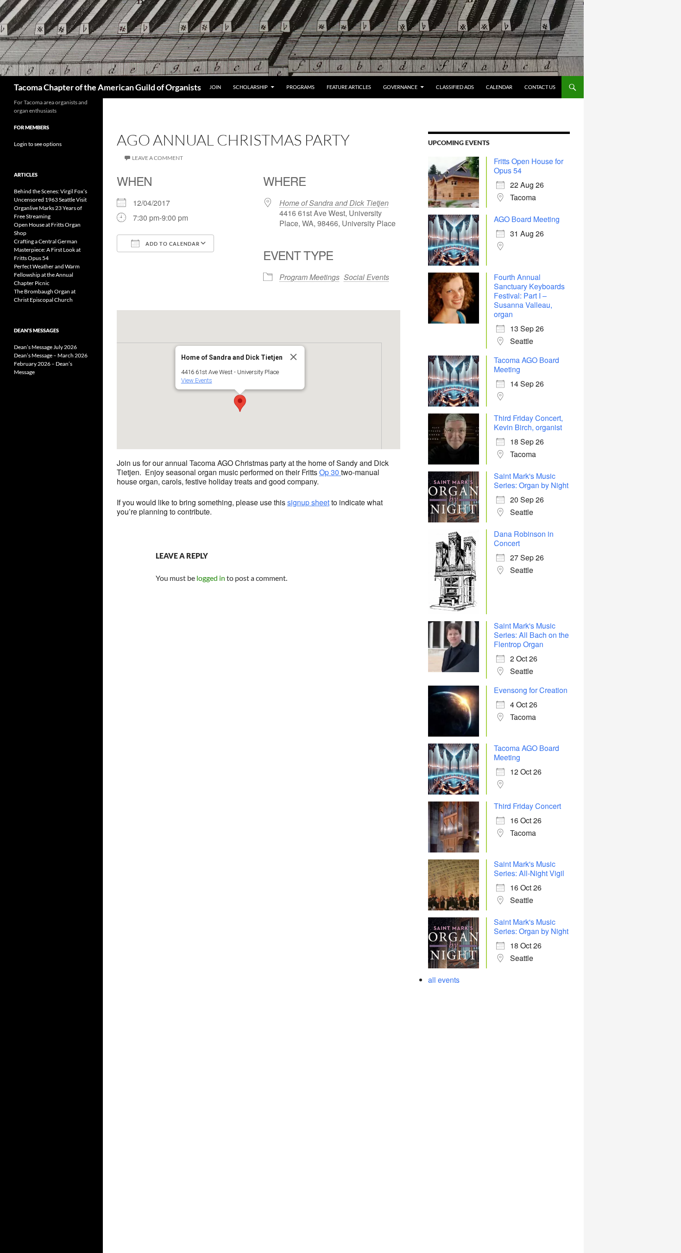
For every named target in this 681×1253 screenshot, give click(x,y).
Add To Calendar (172, 244)
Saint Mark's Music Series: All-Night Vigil (529, 868)
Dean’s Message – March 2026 (51, 355)
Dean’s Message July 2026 (45, 346)
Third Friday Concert (527, 806)
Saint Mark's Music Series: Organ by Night (531, 480)
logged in (210, 577)
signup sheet (308, 502)
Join (215, 87)
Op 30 (330, 472)
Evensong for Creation (531, 690)
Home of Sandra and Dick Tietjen (334, 202)
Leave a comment (157, 157)
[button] (240, 403)
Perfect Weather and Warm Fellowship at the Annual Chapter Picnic (47, 274)
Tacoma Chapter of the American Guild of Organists (107, 87)
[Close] (294, 357)
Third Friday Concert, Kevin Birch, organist (528, 423)
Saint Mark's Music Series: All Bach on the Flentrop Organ (531, 634)
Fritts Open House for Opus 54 (528, 166)
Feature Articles (349, 87)
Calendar (499, 87)
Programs (300, 87)
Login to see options (38, 143)
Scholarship (250, 87)
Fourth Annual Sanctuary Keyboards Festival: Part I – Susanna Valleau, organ (529, 295)
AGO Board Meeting (527, 219)
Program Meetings (309, 277)
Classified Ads (455, 87)
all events (444, 979)
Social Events (366, 277)
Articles (26, 175)
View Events (196, 380)
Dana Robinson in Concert (524, 538)
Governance (400, 87)
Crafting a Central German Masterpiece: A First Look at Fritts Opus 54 (47, 249)
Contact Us (539, 87)
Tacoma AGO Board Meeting (526, 365)
